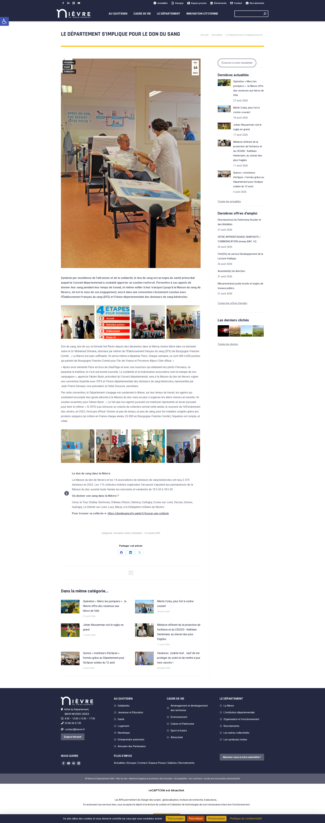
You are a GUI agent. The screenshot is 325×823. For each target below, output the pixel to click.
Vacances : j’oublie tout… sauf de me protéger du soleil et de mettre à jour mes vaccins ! (178, 657)
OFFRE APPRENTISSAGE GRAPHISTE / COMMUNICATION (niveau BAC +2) (239, 239)
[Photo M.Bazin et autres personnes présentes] (183, 446)
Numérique (124, 732)
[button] (4, 21)
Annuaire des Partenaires (132, 746)
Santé (67, 67)
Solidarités (69, 71)
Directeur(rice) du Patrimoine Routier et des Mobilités (239, 222)
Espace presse (199, 3)
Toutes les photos (228, 344)
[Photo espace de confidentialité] (77, 446)
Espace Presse (157, 762)
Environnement (179, 717)
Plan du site (121, 778)
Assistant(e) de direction (231, 271)
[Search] (265, 13)
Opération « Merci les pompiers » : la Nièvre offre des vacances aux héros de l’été (104, 606)
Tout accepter (175, 818)
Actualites (69, 62)
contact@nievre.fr (75, 729)
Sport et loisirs (179, 730)
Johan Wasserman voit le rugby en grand (103, 627)
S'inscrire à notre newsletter (237, 62)
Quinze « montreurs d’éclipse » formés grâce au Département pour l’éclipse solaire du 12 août (103, 657)
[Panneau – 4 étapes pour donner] (113, 322)
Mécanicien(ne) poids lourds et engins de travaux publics (240, 286)
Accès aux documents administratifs (222, 778)
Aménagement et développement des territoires (189, 708)
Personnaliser (216, 818)
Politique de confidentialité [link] (246, 818)
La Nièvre (229, 705)
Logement (123, 726)
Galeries (172, 762)
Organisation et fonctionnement (241, 719)
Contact (238, 3)
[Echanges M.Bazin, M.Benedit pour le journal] (77, 322)
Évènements (220, 3)
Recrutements (257, 3)
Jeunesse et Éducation (130, 712)
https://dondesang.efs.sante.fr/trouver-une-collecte (138, 513)
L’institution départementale (239, 712)
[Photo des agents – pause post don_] (148, 446)
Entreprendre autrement (131, 739)
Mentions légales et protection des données (150, 778)
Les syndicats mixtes (235, 739)
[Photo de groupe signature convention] (183, 322)
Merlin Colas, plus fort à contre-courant (175, 604)
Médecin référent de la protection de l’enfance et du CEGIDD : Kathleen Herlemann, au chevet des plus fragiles (178, 632)
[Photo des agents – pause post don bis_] (113, 446)
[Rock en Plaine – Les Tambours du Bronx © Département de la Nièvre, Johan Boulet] (223, 331)
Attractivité (177, 737)
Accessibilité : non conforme (188, 778)
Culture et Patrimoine (182, 723)
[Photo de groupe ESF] (148, 322)
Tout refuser (196, 818)
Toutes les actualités (229, 201)
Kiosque (179, 3)
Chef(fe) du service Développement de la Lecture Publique (240, 256)
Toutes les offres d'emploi (232, 303)
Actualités (162, 3)
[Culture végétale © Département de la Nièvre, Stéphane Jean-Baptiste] (235, 331)
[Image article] (70, 606)
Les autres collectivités (236, 732)
